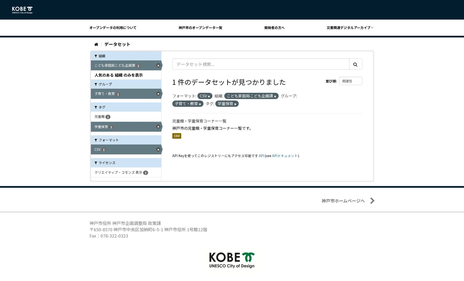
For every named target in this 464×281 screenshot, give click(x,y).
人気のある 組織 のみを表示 (118, 75)
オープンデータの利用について (113, 27)
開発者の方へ (274, 27)
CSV (177, 136)
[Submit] (355, 64)
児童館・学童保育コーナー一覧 (199, 121)
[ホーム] (96, 44)
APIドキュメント (285, 155)
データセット (117, 44)
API (261, 155)
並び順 (331, 81)
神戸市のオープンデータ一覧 (200, 27)
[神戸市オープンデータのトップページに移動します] (25, 10)
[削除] (209, 96)
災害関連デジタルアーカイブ (348, 27)
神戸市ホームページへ (343, 200)
